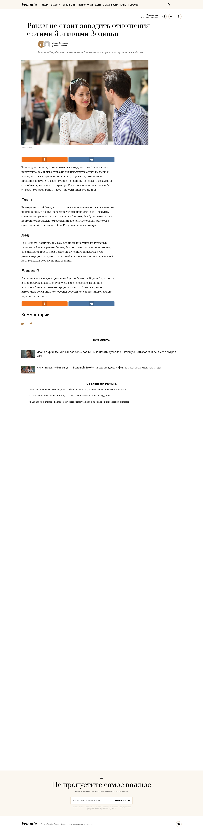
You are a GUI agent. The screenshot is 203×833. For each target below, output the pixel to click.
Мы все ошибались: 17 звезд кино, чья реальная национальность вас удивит (69, 395)
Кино (123, 5)
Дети (98, 5)
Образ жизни (110, 5)
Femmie (37, 4)
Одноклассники (179, 16)
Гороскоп (134, 5)
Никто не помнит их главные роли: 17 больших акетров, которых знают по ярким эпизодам (77, 389)
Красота (55, 5)
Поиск (169, 5)
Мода (45, 5)
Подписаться (122, 801)
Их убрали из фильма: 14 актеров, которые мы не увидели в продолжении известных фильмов (79, 401)
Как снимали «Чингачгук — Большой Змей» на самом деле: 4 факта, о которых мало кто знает (99, 367)
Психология (85, 5)
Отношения (69, 5)
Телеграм (164, 16)
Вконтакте (171, 16)
